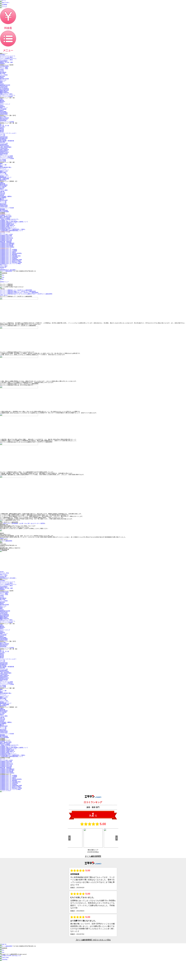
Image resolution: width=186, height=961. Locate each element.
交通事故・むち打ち (5, 215)
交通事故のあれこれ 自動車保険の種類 (11, 259)
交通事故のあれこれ (5, 248)
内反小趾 (2, 192)
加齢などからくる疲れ (6, 94)
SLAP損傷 (3, 159)
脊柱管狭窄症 (4, 119)
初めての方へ (4, 264)
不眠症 (2, 70)
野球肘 (2, 132)
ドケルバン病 (4, 143)
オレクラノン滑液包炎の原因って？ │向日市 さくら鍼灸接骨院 (18, 291)
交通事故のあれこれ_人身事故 (8, 251)
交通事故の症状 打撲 (6, 239)
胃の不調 (2, 73)
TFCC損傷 (3, 161)
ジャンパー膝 (4, 175)
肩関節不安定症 (4, 152)
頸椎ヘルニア (4, 108)
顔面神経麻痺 (4, 113)
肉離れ (2, 182)
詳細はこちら (4, 538)
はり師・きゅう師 (24, 523)
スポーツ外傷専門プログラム (8, 58)
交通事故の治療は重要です (7, 225)
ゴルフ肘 (2, 134)
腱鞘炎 (2, 128)
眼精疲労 (2, 101)
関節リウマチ (4, 154)
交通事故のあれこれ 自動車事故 (9, 257)
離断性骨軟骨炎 (4, 92)
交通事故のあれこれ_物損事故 (8, 254)
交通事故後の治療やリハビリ (8, 228)
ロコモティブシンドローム (7, 95)
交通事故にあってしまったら (8, 220)
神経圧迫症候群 (4, 146)
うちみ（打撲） (4, 68)
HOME (2, 279)
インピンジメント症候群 (7, 158)
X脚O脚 (2, 191)
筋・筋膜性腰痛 (4, 178)
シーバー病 (3, 202)
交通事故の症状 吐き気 (6, 238)
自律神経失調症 (4, 66)
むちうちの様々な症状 (6, 234)
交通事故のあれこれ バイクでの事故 (10, 263)
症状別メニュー (4, 281)
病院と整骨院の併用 (5, 216)
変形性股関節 (4, 185)
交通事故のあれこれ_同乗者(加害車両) (11, 253)
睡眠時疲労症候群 (5, 85)
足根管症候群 (4, 206)
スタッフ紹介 (4, 266)
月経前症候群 (4, 86)
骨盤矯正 (2, 63)
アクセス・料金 (4, 573)
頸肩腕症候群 (4, 138)
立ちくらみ (3, 80)
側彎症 (2, 77)
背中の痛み (3, 116)
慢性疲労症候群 (4, 78)
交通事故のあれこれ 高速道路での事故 (11, 262)
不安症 (2, 84)
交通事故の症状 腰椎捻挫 (7, 243)
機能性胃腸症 (4, 91)
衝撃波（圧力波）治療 (6, 62)
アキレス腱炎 (4, 190)
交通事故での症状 (5, 232)
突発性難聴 (3, 111)
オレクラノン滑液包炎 (6, 157)
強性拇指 (2, 142)
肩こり (2, 124)
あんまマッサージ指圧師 (38, 523)
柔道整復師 (15, 523)
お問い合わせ (4, 295)
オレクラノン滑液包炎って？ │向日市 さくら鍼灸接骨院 (16, 290)
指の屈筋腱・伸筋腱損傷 (7, 140)
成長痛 (2, 195)
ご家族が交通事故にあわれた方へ (9, 219)
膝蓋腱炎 (2, 209)
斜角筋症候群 (4, 114)
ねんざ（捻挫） (4, 67)
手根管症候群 (4, 148)
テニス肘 (2, 135)
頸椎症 (2, 110)
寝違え (2, 103)
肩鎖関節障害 (4, 151)
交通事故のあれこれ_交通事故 (8, 249)
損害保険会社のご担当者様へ (8, 270)
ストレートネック (5, 104)
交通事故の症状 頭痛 (6, 235)
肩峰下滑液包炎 (4, 149)
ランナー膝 (3, 173)
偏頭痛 (2, 100)
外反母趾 (2, 194)
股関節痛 (2, 183)
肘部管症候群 (4, 137)
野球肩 (2, 130)
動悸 (1, 82)
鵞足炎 (2, 199)
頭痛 (1, 99)
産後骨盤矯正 (4, 61)
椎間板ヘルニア (4, 176)
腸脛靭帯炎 (3, 180)
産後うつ (2, 81)
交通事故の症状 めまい (6, 237)
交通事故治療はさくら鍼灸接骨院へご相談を (12, 229)
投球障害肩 (3, 139)
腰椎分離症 (3, 172)
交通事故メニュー (5, 214)
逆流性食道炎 (4, 87)
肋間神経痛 (3, 120)
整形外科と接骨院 (5, 218)
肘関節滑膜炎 (4, 144)
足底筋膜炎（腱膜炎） (6, 196)
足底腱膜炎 (3, 197)
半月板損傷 (3, 186)
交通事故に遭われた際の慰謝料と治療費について (14, 221)
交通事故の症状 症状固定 (7, 247)
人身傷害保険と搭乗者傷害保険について (11, 230)
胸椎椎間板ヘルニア (5, 177)
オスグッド (3, 168)
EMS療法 (2, 54)
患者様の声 (3, 267)
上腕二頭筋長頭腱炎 (5, 147)
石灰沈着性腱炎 (4, 211)
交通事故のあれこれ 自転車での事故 (10, 261)
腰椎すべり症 (4, 171)
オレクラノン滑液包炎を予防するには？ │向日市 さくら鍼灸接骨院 (19, 292)
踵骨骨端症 (3, 204)
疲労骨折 (2, 76)
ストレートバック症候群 (7, 121)
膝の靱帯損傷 (4, 210)
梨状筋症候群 (4, 200)
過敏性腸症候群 (4, 90)
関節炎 (2, 189)
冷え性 (2, 71)
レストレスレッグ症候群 (7, 208)
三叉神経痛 (3, 109)
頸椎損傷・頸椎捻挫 (5, 242)
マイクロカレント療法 (6, 59)
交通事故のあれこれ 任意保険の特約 (10, 256)
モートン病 (3, 201)
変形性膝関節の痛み (5, 167)
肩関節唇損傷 (4, 153)
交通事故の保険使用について (8, 223)
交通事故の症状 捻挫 (6, 240)
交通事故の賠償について (7, 227)
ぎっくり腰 (3, 165)
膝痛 (1, 166)
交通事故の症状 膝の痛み (7, 244)
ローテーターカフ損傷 (6, 156)
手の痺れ (2, 127)
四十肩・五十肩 (4, 125)
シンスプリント (4, 170)
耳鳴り (2, 105)
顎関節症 (2, 106)
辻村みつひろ (7, 523)
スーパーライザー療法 (6, 57)
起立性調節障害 (4, 89)
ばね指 (2, 129)
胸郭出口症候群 (4, 118)
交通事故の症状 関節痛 (6, 245)
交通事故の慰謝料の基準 (7, 224)
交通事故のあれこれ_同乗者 (8, 252)
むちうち (2, 233)
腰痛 (1, 163)
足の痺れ (2, 187)
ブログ (2, 268)
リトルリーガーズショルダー (8, 133)
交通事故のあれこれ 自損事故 (8, 258)
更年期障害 (3, 72)
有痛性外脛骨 (4, 205)
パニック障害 (4, 75)
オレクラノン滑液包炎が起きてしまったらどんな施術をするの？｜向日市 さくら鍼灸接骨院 (26, 294)
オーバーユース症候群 (6, 96)
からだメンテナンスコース (7, 56)
